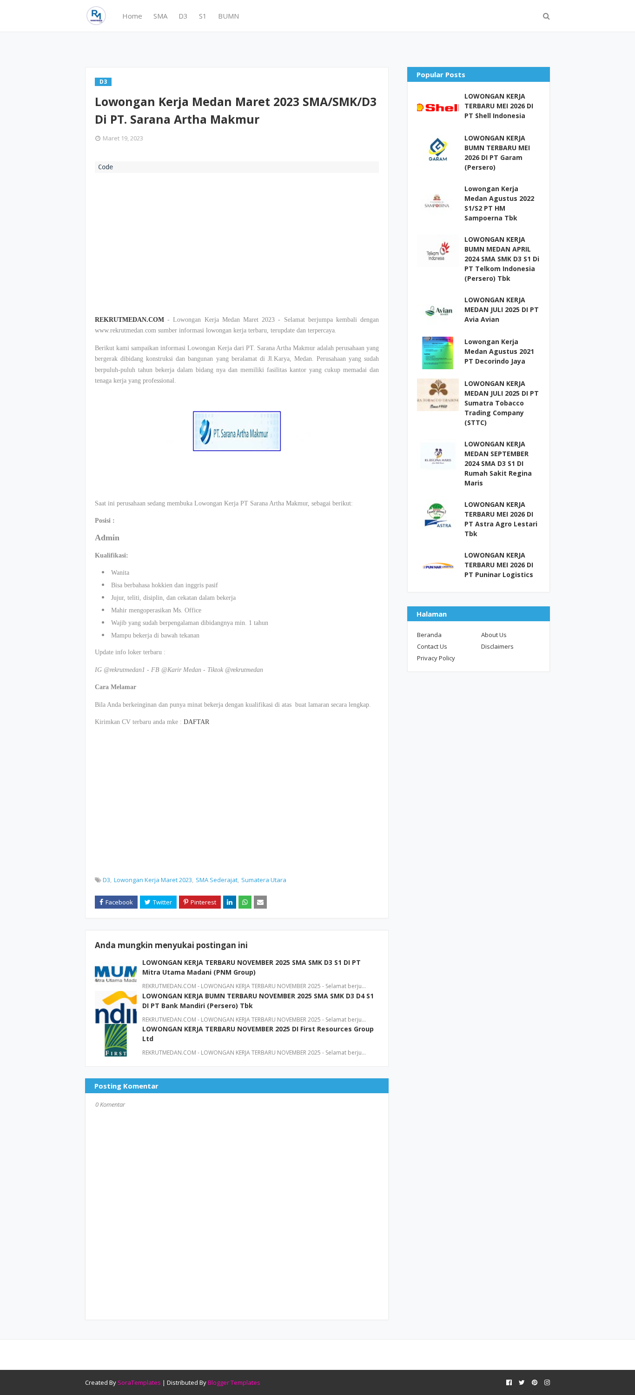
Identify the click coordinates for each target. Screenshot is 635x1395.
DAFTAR (196, 721)
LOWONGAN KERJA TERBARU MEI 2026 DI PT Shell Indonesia (498, 106)
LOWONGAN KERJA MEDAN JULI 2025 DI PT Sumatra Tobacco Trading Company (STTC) (501, 403)
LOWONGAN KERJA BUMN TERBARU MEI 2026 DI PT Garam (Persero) (497, 152)
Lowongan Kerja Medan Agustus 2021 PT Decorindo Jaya (499, 351)
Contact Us (432, 646)
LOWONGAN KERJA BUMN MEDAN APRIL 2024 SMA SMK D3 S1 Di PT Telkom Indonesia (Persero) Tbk (501, 259)
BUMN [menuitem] (228, 15)
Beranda (429, 635)
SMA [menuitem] (160, 15)
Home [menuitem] (132, 15)
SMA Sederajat (217, 880)
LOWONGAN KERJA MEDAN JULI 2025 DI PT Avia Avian (501, 309)
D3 (106, 880)
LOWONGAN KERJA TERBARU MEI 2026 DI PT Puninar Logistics (498, 565)
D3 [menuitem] (183, 15)
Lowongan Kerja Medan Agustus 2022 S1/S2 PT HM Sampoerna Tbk (499, 203)
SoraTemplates (139, 1382)
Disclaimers (497, 646)
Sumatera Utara (263, 880)
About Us (494, 635)
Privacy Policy (436, 658)
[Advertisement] (237, 243)
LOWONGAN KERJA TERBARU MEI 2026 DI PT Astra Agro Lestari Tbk (500, 519)
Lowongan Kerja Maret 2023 (153, 880)
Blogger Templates (234, 1382)
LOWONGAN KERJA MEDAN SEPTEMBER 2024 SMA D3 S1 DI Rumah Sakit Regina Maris (498, 463)
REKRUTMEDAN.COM (129, 319)
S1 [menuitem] (203, 15)
